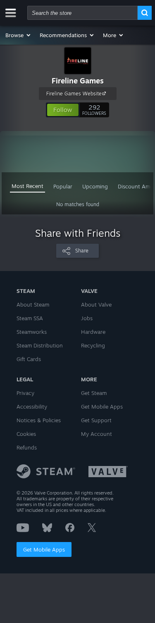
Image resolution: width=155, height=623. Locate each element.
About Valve (96, 304)
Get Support (96, 420)
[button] (18, 35)
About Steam (33, 304)
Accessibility (32, 406)
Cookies (26, 433)
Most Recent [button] (27, 186)
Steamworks (32, 331)
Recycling (93, 345)
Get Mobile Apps (44, 549)
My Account (96, 433)
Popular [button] (62, 186)
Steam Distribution (40, 345)
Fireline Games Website (74, 93)
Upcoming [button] (95, 186)
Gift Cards (29, 359)
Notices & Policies (39, 420)
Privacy (25, 393)
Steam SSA (30, 318)
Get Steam (94, 393)
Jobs (87, 318)
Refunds (27, 447)
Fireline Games (78, 80)
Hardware (93, 331)
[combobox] (82, 13)
